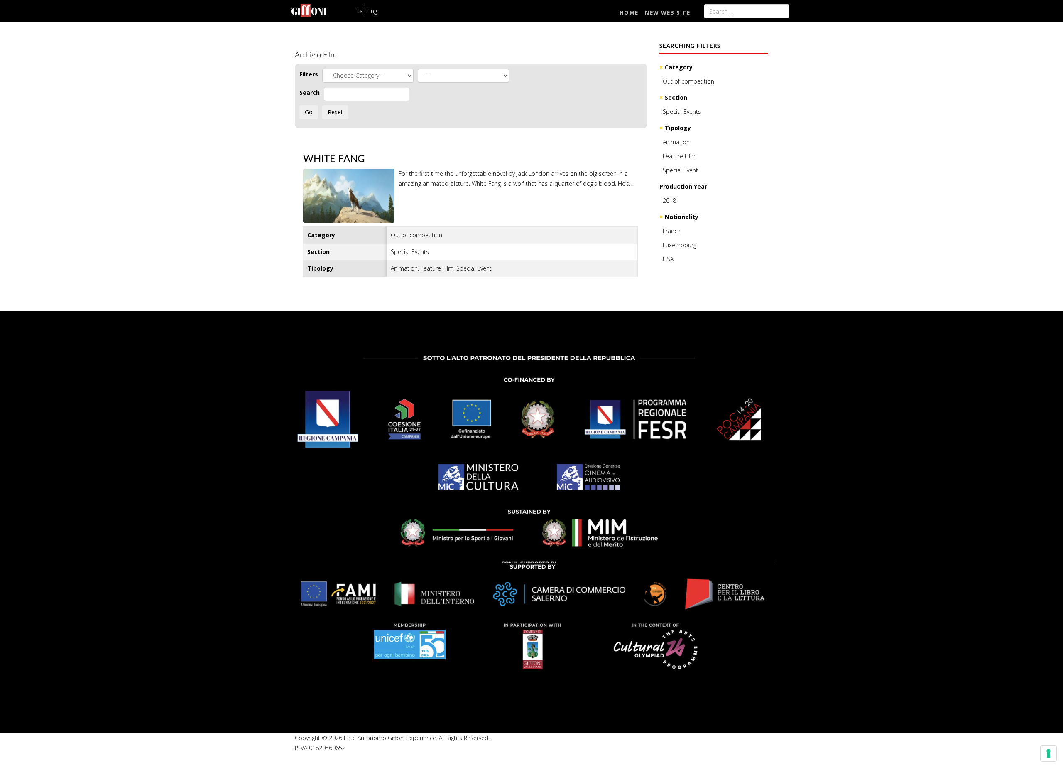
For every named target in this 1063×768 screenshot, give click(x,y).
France (672, 231)
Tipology (678, 128)
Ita (359, 11)
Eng (372, 11)
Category (679, 67)
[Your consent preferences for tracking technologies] (1048, 753)
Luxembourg (679, 245)
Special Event (680, 170)
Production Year (683, 186)
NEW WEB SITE (667, 12)
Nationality (681, 217)
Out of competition (688, 81)
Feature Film (679, 156)
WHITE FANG (334, 159)
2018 (669, 200)
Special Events (682, 112)
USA (668, 259)
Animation (676, 142)
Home (629, 12)
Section (676, 97)
